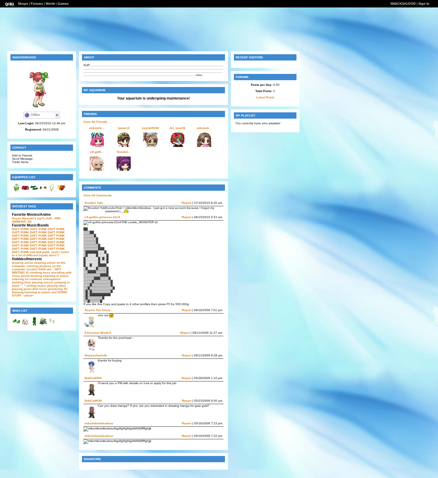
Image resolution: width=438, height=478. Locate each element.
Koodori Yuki (94, 202)
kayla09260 (150, 128)
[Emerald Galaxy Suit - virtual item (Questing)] (34, 324)
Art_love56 (177, 128)
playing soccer (43, 282)
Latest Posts (265, 97)
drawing (36, 275)
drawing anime (22, 262)
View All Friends (95, 121)
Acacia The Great (97, 310)
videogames (52, 279)
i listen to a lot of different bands (40, 253)
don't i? (54, 255)
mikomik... (97, 128)
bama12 (124, 128)
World (50, 3)
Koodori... (124, 151)
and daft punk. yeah (44, 252)
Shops (23, 3)
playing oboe (56, 285)
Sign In (423, 3)
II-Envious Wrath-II (98, 332)
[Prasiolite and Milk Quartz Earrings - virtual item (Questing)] (52, 324)
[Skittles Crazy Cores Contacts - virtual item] (43, 191)
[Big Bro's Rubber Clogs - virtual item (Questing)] (16, 324)
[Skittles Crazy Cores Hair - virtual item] (61, 191)
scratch (32, 269)
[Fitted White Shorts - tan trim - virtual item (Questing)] (25, 324)
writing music (36, 285)
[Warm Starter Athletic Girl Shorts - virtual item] (25, 191)
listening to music (56, 275)
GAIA (42, 269)
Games (63, 3)
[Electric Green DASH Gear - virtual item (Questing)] (43, 324)
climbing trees (39, 272)
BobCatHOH (93, 378)
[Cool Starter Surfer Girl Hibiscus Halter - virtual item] (16, 191)
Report (186, 202)
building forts (21, 282)
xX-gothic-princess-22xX (102, 217)
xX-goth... (97, 151)
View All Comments (97, 195)
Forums (37, 3)
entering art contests (27, 279)
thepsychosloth (96, 355)
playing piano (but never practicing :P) (39, 289)
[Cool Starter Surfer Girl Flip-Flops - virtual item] (34, 191)
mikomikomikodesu (99, 423)
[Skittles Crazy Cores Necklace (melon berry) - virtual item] (52, 191)
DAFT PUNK (20, 229)
